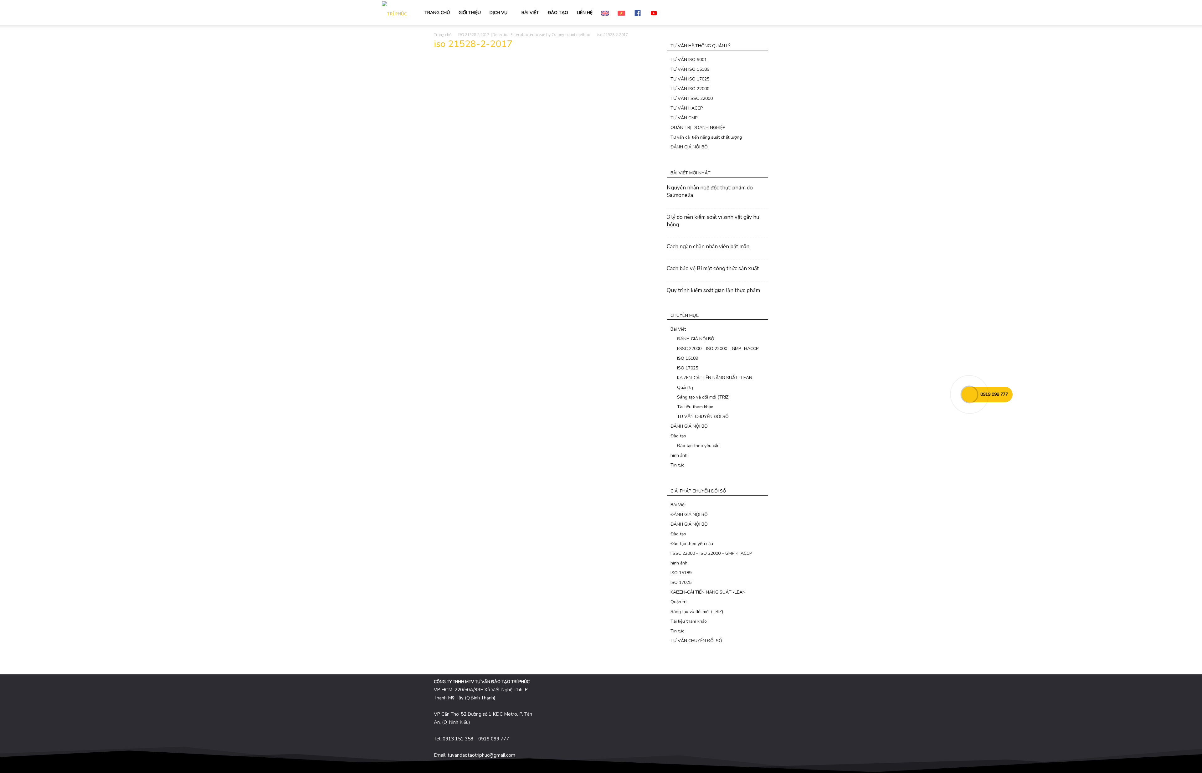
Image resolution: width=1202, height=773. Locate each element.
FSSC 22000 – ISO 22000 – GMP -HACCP (717, 349)
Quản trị (685, 387)
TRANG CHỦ (437, 13)
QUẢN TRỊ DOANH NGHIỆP (697, 128)
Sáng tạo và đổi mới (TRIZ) (703, 397)
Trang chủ (442, 34)
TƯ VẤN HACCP (686, 108)
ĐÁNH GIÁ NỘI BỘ (689, 147)
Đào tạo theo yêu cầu (698, 446)
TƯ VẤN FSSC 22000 (691, 98)
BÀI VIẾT (530, 13)
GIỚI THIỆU (470, 13)
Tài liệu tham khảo (695, 407)
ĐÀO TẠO (558, 13)
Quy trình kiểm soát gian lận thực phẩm (713, 290)
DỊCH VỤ (498, 13)
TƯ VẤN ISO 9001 (688, 60)
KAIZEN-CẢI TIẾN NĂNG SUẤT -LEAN (714, 378)
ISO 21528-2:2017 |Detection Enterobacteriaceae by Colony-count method (524, 34)
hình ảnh (678, 455)
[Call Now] (969, 394)
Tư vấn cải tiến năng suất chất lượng (706, 137)
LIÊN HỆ (585, 13)
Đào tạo (678, 436)
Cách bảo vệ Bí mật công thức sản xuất (713, 268)
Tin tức (677, 465)
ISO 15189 (687, 358)
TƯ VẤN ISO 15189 (689, 69)
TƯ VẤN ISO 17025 (689, 79)
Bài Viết (678, 329)
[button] (812, 13)
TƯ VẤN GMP (683, 118)
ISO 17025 (687, 368)
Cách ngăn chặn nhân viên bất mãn (708, 246)
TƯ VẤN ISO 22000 (689, 89)
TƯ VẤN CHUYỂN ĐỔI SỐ (703, 417)
